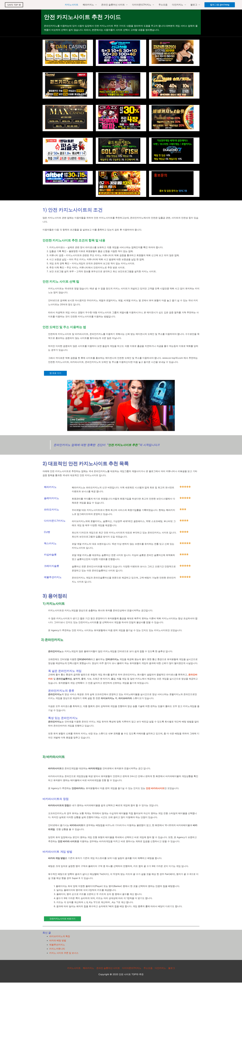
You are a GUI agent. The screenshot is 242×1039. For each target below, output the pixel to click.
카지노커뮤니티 (57, 948)
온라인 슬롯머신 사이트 (113, 4)
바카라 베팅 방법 (57, 940)
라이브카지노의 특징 (59, 936)
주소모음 (163, 4)
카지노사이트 (71, 4)
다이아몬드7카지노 (141, 4)
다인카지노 (177, 4)
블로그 (193, 4)
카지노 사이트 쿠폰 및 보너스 (63, 953)
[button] (219, 4)
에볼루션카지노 (57, 944)
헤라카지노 (88, 4)
